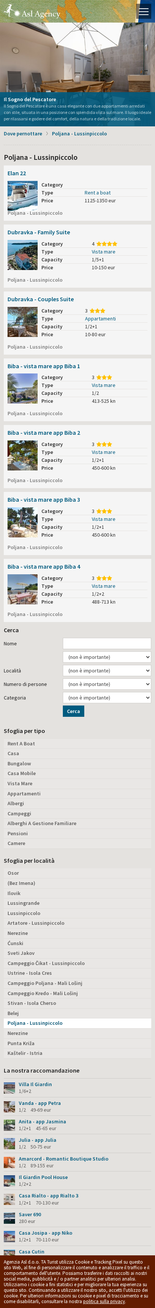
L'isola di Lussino (32, 11)
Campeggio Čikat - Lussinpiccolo (46, 963)
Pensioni (18, 833)
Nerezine (18, 933)
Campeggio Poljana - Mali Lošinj (45, 983)
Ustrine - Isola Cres (30, 973)
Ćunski (15, 943)
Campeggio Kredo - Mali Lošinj (43, 993)
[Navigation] (143, 11)
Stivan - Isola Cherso (32, 1003)
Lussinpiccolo (24, 913)
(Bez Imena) (21, 883)
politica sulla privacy (104, 1301)
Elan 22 (17, 173)
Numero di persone (25, 684)
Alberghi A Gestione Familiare (42, 823)
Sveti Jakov (21, 953)
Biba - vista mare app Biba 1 (44, 366)
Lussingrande (24, 903)
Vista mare (103, 251)
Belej (13, 1013)
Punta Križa (21, 1043)
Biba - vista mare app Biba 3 (44, 499)
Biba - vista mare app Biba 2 (44, 432)
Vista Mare (20, 783)
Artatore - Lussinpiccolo (36, 923)
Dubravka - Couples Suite (41, 299)
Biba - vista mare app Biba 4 (44, 566)
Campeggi (19, 813)
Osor (13, 872)
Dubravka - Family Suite (39, 232)
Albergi (16, 803)
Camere (16, 843)
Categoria (15, 697)
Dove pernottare (23, 133)
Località (12, 670)
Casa (13, 753)
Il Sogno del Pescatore (30, 99)
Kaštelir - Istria (25, 1053)
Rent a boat (98, 192)
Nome (10, 643)
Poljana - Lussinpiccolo (79, 133)
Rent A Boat (21, 743)
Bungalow (19, 763)
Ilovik (14, 893)
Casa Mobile (22, 773)
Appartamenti (100, 318)
